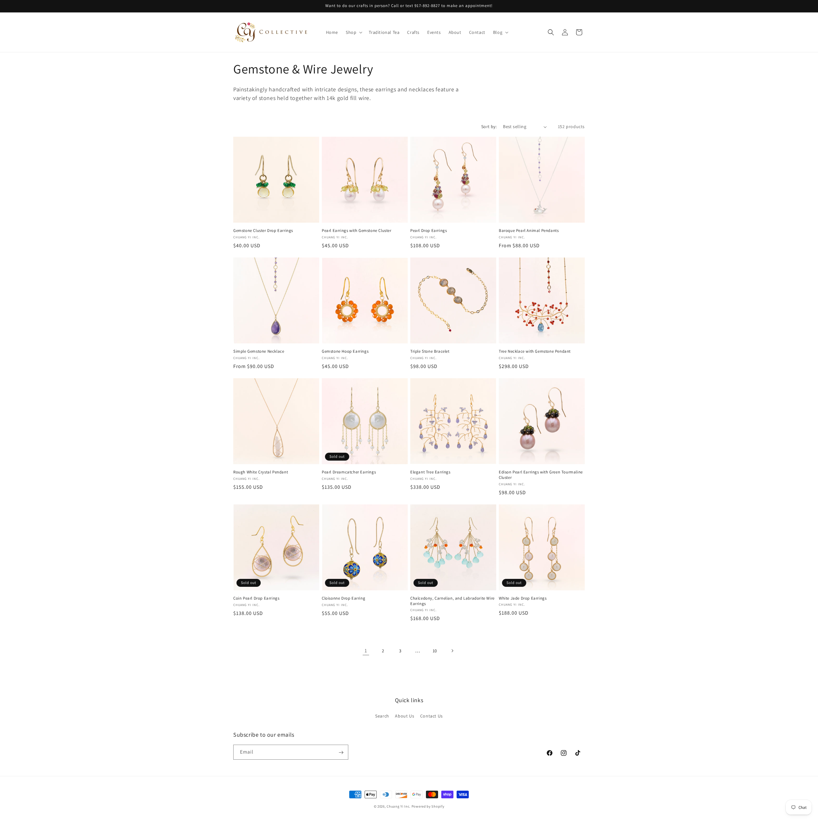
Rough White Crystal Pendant (260, 472)
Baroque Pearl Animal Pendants (529, 230)
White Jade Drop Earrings (522, 598)
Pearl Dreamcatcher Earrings (349, 472)
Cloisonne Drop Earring (343, 598)
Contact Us (431, 715)
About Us (404, 715)
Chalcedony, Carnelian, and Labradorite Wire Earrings (452, 601)
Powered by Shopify (428, 806)
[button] (353, 32)
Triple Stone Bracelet (430, 351)
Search (382, 715)
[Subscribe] (341, 752)
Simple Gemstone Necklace (258, 351)
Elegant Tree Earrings (430, 472)
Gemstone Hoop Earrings (345, 351)
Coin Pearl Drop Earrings (256, 598)
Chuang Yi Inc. (399, 806)
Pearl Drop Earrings (428, 230)
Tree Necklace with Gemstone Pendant (535, 351)
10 (435, 651)
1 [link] (366, 650)
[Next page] (452, 651)
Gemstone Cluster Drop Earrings (263, 230)
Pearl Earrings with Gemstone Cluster (356, 230)
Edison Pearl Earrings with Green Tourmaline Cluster (541, 475)
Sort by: (489, 126)
